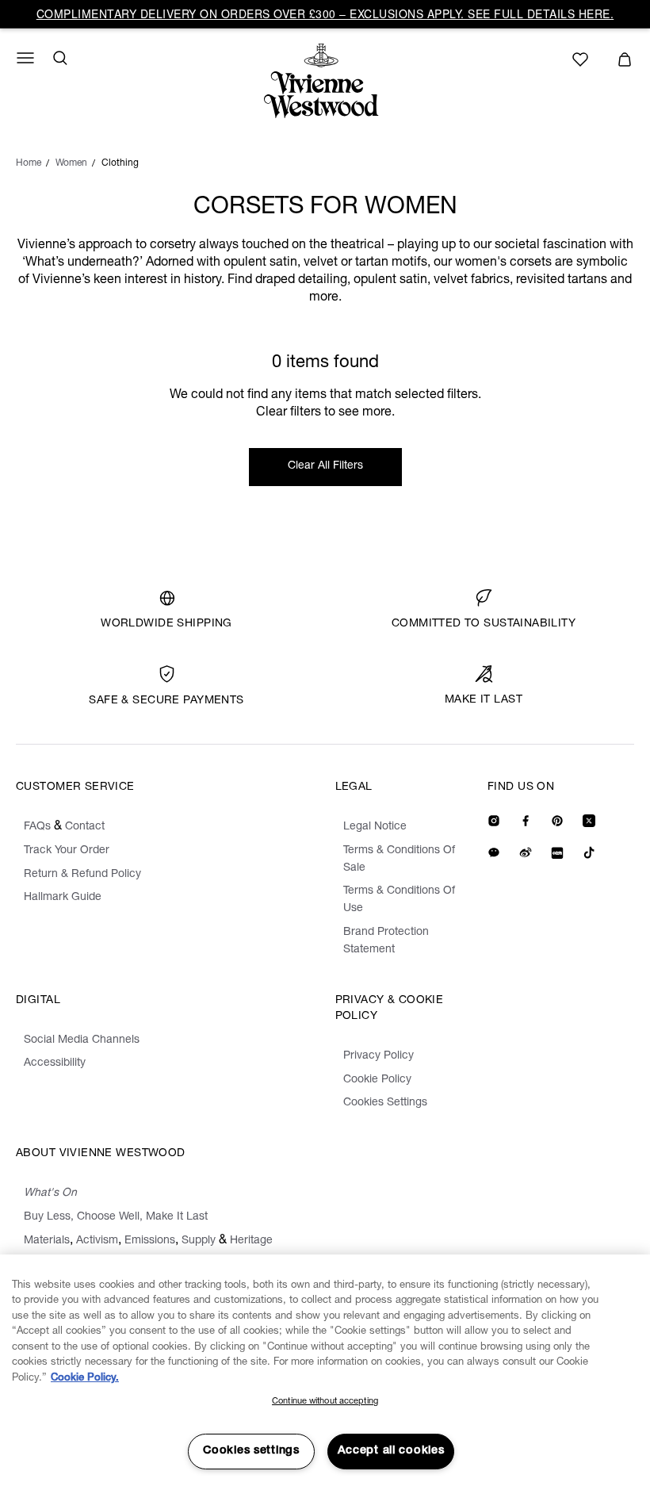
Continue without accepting (325, 1401)
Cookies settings (251, 1451)
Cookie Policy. (85, 1378)
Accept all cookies (391, 1451)
